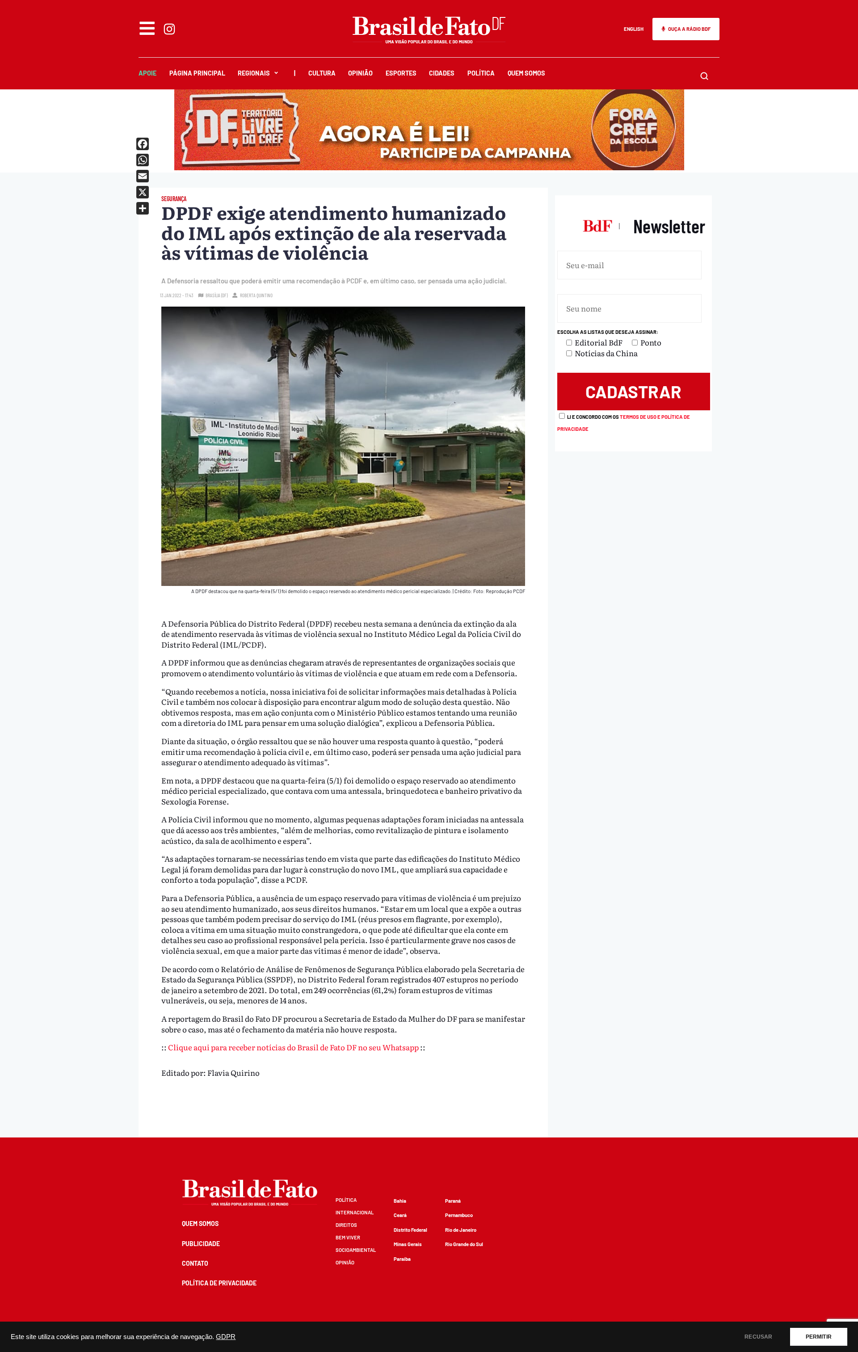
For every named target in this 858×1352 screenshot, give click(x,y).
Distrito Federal (410, 1230)
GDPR (226, 1336)
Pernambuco (459, 1215)
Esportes (401, 73)
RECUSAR (758, 1337)
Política (481, 73)
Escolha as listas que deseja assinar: (607, 332)
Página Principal (197, 73)
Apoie (147, 73)
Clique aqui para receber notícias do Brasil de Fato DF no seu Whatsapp (293, 1047)
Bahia (400, 1201)
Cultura (322, 73)
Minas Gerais (408, 1244)
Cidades (441, 73)
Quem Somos (526, 73)
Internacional (355, 1212)
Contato (195, 1263)
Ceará (400, 1215)
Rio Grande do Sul (464, 1244)
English (634, 29)
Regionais (254, 73)
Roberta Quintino (256, 295)
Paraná (453, 1201)
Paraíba (402, 1259)
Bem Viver (348, 1237)
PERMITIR (819, 1337)
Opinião (360, 73)
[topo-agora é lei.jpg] (429, 167)
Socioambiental (356, 1250)
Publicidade (201, 1243)
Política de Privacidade (219, 1283)
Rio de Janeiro (460, 1230)
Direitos (346, 1225)
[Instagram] (169, 29)
